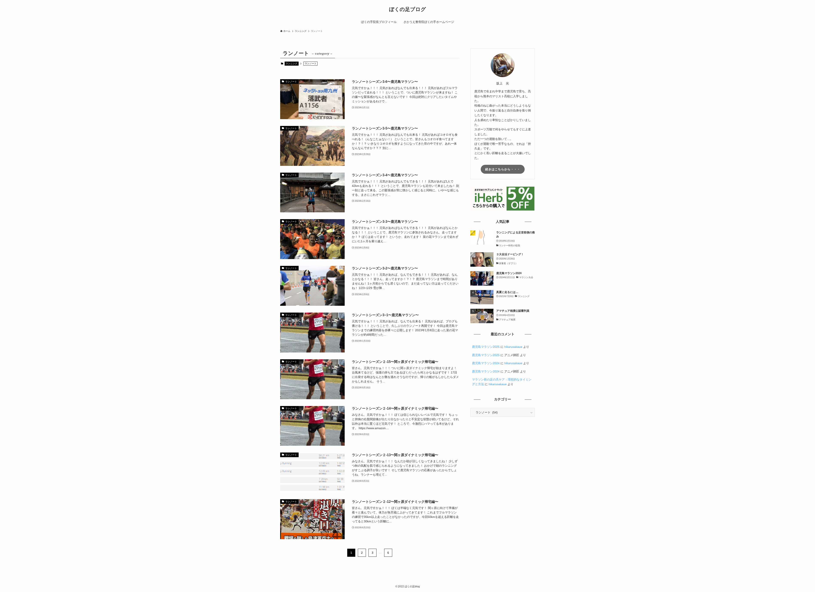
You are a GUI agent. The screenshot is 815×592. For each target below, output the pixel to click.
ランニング (291, 63)
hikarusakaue (513, 346)
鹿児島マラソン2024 (486, 363)
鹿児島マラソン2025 (486, 346)
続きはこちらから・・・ (502, 169)
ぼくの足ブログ (407, 9)
